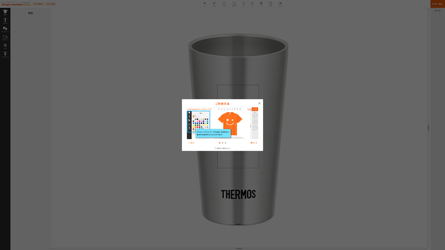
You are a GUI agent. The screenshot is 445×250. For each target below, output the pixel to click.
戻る (192, 142)
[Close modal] (259, 103)
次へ (252, 142)
